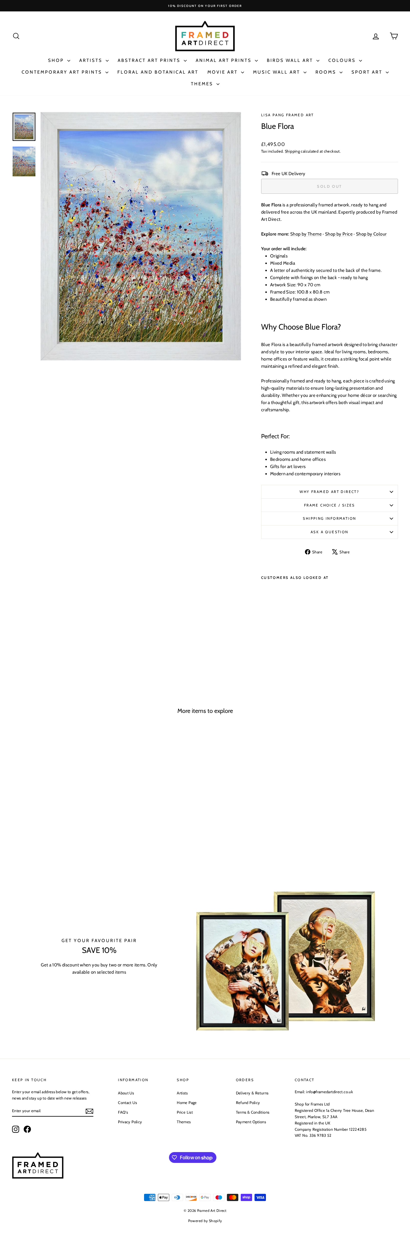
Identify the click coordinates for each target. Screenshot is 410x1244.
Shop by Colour (371, 234)
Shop (57, 60)
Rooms (326, 72)
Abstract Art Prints (150, 60)
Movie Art (223, 72)
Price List (185, 1112)
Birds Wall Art (291, 60)
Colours (342, 60)
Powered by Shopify (205, 1220)
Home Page (187, 1102)
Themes (203, 84)
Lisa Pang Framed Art (287, 115)
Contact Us (127, 1102)
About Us (126, 1092)
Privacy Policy (130, 1121)
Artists (91, 60)
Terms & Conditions (253, 1112)
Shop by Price (339, 234)
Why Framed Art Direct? (329, 491)
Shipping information (329, 518)
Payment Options (251, 1121)
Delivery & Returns (252, 1092)
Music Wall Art (277, 72)
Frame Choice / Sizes (329, 505)
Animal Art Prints (224, 60)
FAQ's (123, 1112)
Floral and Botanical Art (157, 72)
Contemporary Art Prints (63, 72)
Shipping (292, 151)
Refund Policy (248, 1102)
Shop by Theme (306, 234)
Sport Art (367, 72)
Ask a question (329, 532)
